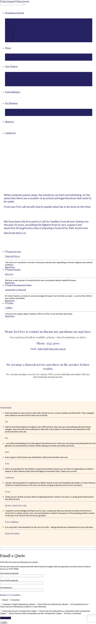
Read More (10, 267)
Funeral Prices (12, 256)
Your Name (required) (9, 573)
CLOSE (3, 623)
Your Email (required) (9, 580)
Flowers (9, 274)
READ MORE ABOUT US (15, 233)
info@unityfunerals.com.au (52, 348)
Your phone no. (6, 587)
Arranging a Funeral (15, 289)
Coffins (8, 307)
